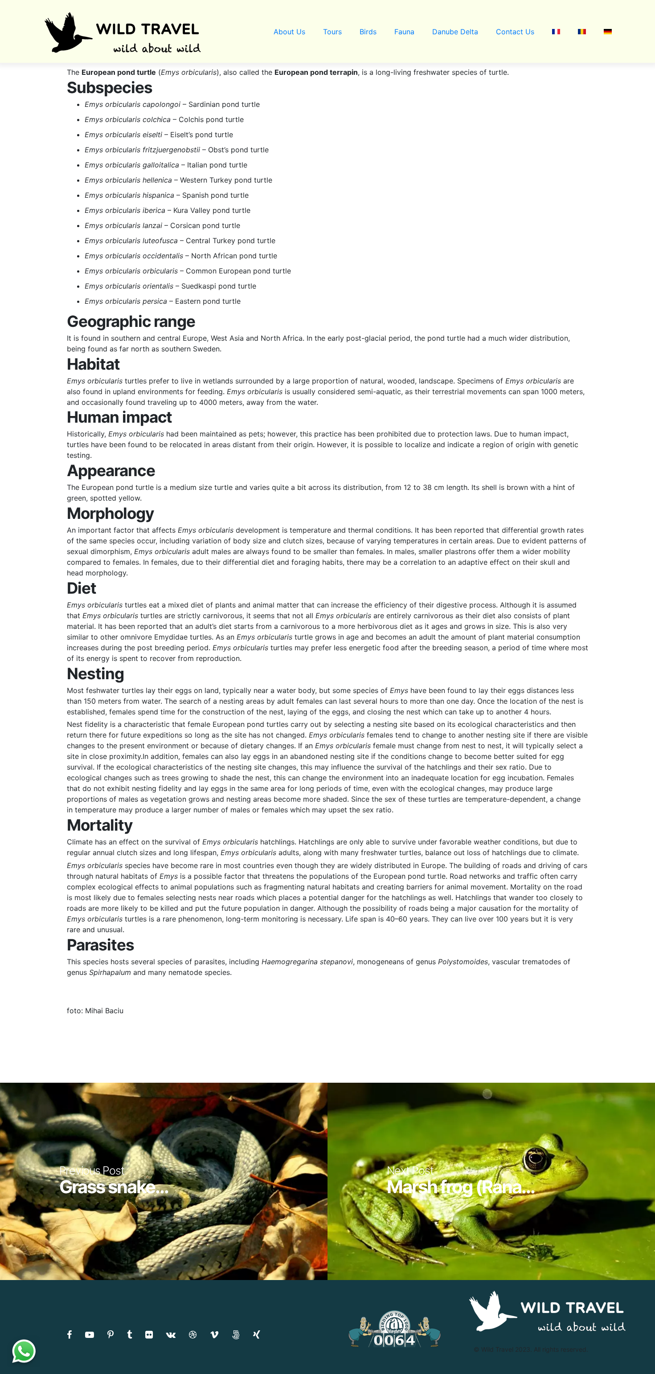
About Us (289, 31)
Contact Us (515, 31)
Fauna (404, 31)
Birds (368, 31)
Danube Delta (455, 31)
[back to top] (630, 1349)
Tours (332, 31)
